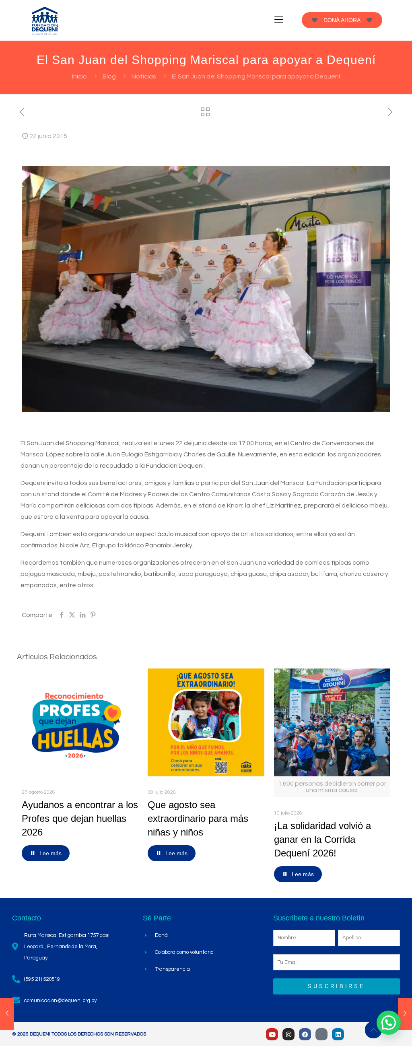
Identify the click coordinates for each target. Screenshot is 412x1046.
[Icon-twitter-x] (321, 1034)
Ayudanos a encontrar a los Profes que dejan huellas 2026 (80, 818)
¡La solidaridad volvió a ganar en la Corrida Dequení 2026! (322, 839)
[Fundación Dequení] (45, 20)
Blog (109, 76)
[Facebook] (305, 1034)
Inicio (79, 76)
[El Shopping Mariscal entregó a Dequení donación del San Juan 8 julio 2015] (405, 1014)
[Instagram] (288, 1034)
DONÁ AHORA (341, 20)
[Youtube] (272, 1034)
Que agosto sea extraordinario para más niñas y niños (198, 818)
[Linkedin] (338, 1034)
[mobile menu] (279, 20)
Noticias (144, 76)
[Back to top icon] (373, 1029)
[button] (389, 1023)
